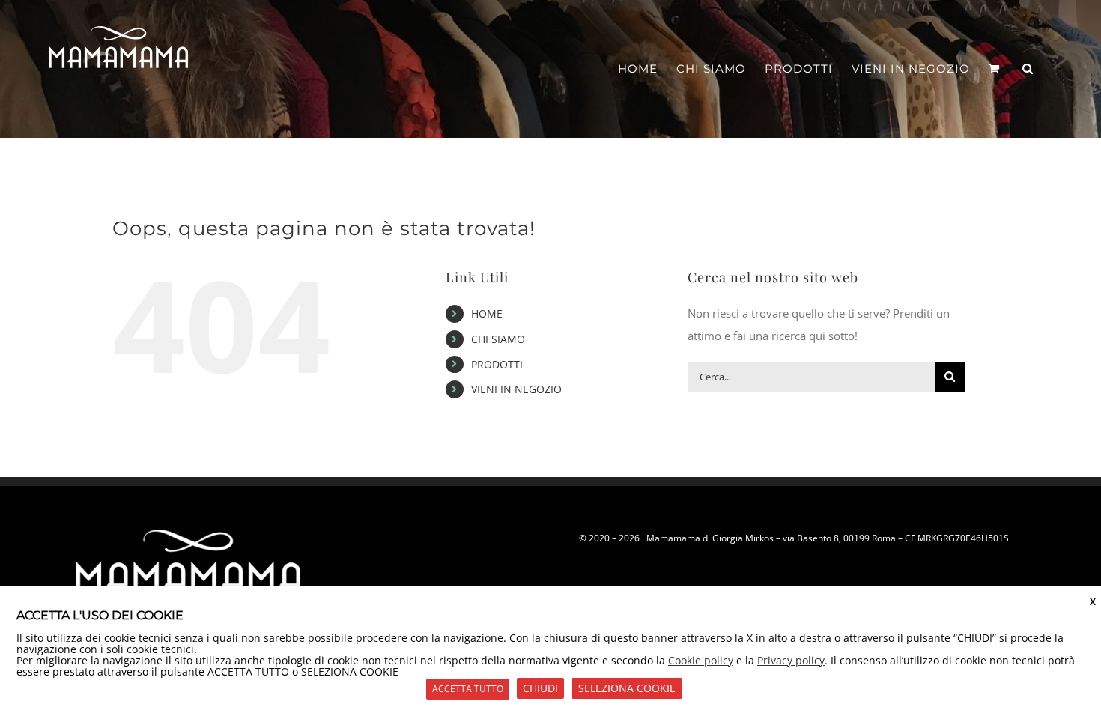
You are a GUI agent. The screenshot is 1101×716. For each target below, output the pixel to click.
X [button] (1093, 601)
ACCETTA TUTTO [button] (467, 688)
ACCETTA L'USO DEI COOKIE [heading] (100, 615)
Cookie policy (700, 660)
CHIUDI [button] (540, 688)
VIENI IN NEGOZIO (516, 389)
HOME (487, 313)
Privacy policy (791, 660)
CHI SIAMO (498, 339)
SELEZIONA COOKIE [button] (627, 688)
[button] (1028, 68)
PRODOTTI (497, 364)
